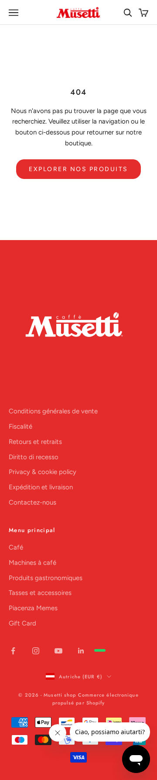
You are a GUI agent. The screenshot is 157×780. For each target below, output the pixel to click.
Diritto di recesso (33, 457)
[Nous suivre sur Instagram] (35, 650)
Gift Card (22, 623)
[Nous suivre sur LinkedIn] (81, 650)
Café (16, 547)
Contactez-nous (32, 502)
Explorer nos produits (78, 169)
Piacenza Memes (33, 608)
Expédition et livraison (41, 487)
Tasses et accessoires (40, 593)
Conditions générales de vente (53, 411)
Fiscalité (20, 426)
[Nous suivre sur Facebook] (13, 650)
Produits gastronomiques (45, 578)
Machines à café (32, 563)
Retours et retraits (35, 442)
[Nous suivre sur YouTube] (58, 650)
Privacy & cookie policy (42, 472)
